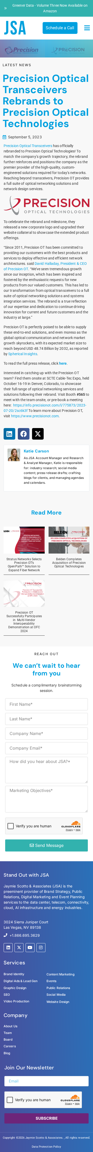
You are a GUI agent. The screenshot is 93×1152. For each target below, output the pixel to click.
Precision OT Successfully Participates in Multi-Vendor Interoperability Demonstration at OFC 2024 (24, 622)
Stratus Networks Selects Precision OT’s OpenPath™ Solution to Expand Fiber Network (24, 564)
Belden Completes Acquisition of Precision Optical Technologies (69, 562)
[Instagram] (40, 947)
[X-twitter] (19, 947)
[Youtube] (30, 947)
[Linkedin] (8, 947)
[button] (87, 28)
